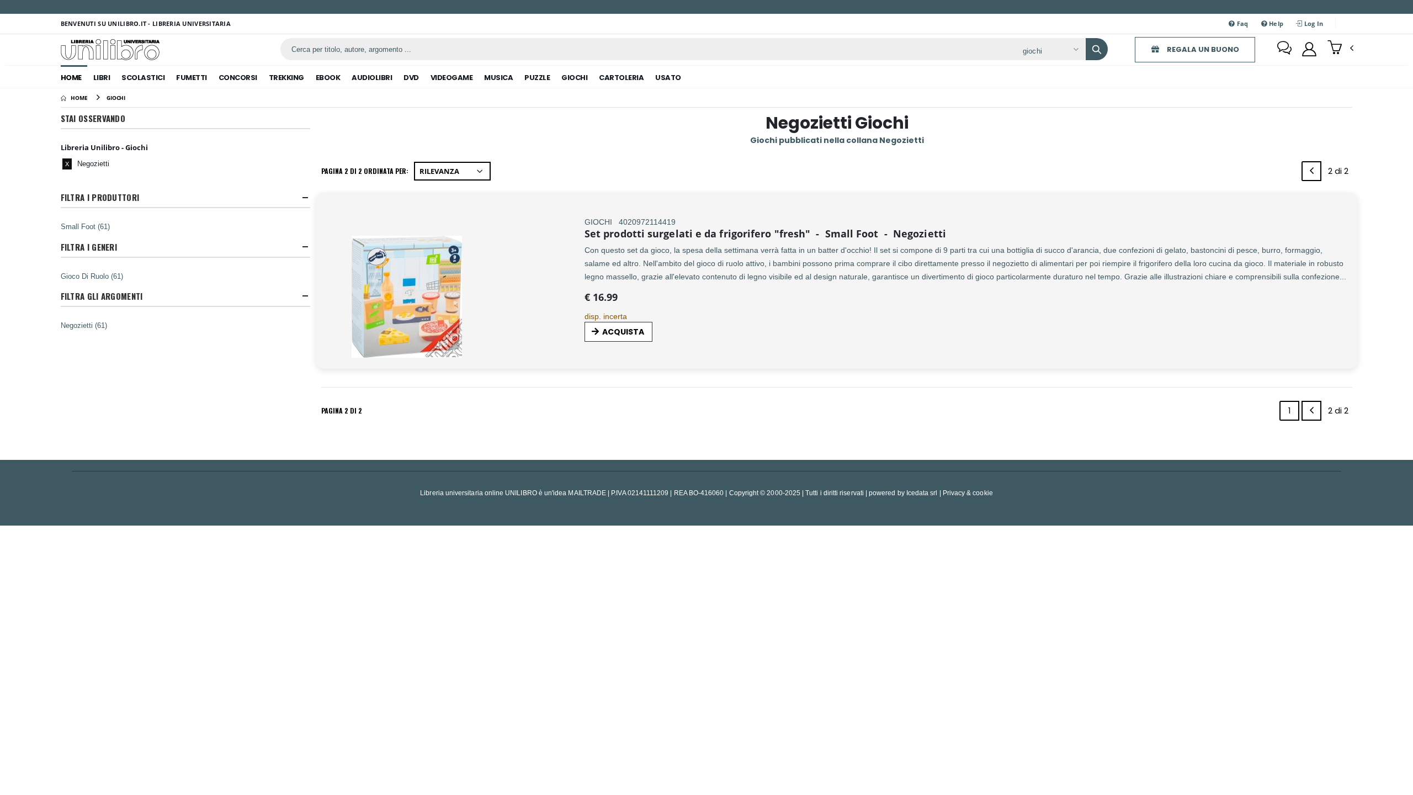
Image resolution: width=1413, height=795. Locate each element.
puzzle (537, 77)
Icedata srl (922, 492)
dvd (411, 77)
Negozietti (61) (84, 325)
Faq (1241, 23)
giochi (574, 77)
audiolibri (372, 77)
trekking (286, 77)
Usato (668, 77)
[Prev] (1311, 171)
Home (71, 77)
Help (1275, 23)
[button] (1340, 48)
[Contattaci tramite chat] (1284, 49)
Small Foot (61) (85, 226)
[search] (1097, 49)
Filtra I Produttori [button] (100, 197)
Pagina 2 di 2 (341, 410)
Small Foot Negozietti (879, 233)
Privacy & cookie (968, 492)
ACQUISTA (623, 331)
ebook (328, 77)
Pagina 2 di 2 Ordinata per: (364, 171)
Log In (1313, 23)
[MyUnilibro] (1309, 49)
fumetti (191, 77)
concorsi (238, 77)
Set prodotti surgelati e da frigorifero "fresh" (697, 233)
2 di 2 (1340, 173)
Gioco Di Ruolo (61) (92, 276)
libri (101, 77)
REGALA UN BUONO (1202, 49)
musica (498, 77)
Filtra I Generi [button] (89, 247)
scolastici (142, 77)
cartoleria (621, 77)
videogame (452, 77)
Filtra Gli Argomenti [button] (102, 296)
